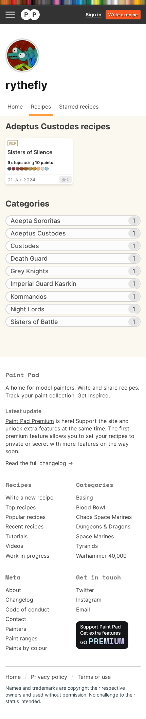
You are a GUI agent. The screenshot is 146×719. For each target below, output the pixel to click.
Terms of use (94, 676)
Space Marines (95, 536)
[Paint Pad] (30, 15)
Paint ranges (21, 638)
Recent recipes (24, 526)
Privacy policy (49, 676)
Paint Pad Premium (29, 421)
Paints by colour (26, 647)
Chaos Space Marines (104, 516)
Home (13, 676)
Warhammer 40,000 (101, 555)
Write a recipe (123, 14)
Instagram (89, 599)
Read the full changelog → (39, 463)
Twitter (85, 590)
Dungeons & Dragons (103, 526)
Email (83, 609)
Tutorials (16, 536)
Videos (14, 545)
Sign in (94, 14)
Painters (15, 628)
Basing (84, 497)
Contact (15, 619)
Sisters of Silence (29, 152)
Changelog (19, 599)
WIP (12, 143)
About (13, 590)
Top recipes (20, 507)
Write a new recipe (29, 497)
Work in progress (27, 555)
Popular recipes (25, 516)
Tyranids (87, 545)
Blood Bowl (90, 507)
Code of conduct (27, 609)
